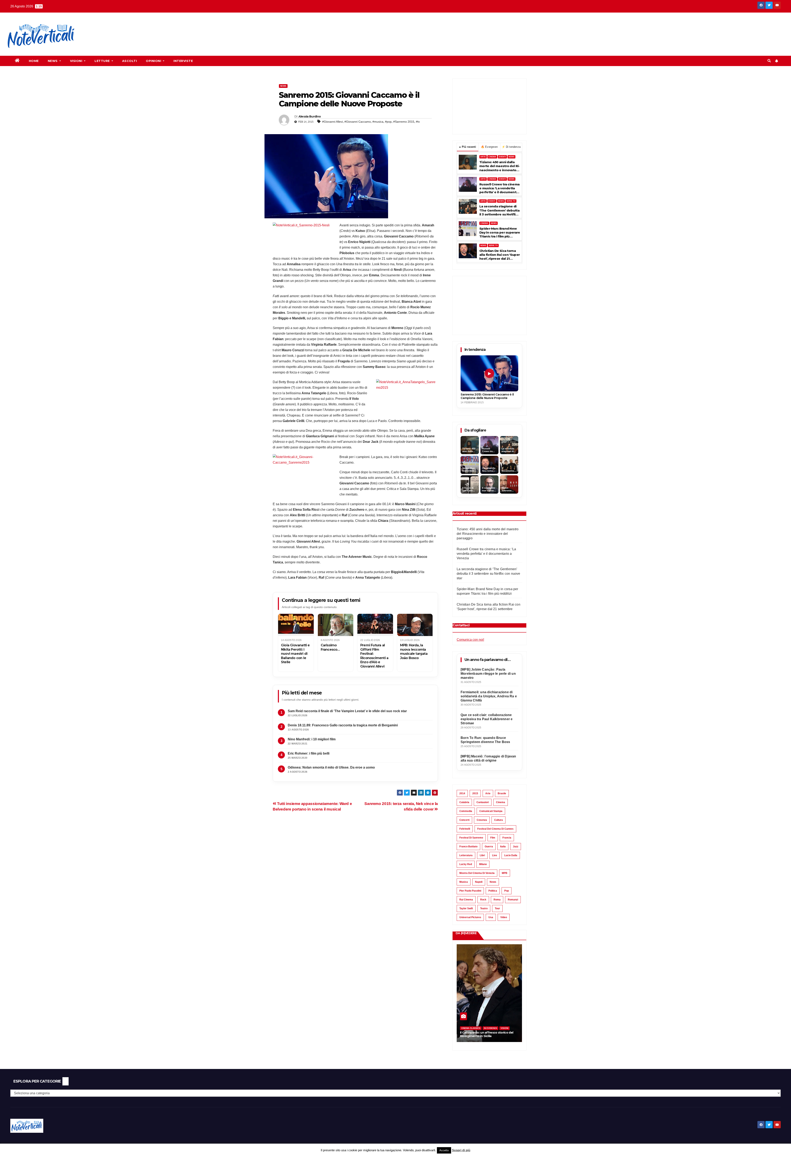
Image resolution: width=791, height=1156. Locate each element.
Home (34, 61)
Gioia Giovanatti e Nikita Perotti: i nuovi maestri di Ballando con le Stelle (295, 653)
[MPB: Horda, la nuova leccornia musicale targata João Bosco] (415, 625)
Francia (506, 837)
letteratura (466, 855)
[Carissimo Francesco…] (335, 625)
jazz (515, 846)
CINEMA (492, 157)
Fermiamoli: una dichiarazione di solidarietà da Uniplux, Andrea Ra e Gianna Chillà (489, 696)
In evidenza (490, 1028)
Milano (483, 864)
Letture (103, 61)
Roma (497, 899)
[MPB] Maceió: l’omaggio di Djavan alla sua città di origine (488, 758)
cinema (500, 802)
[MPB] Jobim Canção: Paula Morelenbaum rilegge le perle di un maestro (488, 673)
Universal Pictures (470, 917)
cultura (498, 820)
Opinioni (154, 61)
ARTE (483, 157)
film (492, 837)
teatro (484, 908)
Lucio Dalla (510, 855)
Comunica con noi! (470, 639)
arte (487, 793)
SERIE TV (511, 201)
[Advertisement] (158, 27)
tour (497, 908)
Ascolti (129, 61)
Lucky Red (465, 864)
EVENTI (502, 157)
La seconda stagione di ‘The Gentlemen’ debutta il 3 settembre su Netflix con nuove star (499, 210)
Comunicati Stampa (490, 811)
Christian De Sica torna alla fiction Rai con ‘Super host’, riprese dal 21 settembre (499, 255)
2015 (475, 793)
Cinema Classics (470, 1028)
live (494, 855)
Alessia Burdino (309, 116)
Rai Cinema (466, 899)
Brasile (502, 793)
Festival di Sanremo (471, 837)
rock (483, 899)
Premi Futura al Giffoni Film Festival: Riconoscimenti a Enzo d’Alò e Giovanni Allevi (374, 655)
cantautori (482, 802)
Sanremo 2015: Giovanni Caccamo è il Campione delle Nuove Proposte (487, 396)
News (53, 61)
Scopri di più (461, 1150)
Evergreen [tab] (489, 146)
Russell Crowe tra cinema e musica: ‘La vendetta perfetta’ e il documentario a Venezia (499, 188)
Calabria (464, 802)
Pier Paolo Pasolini (470, 890)
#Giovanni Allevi (332, 121)
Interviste (183, 61)
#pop (388, 121)
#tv (418, 121)
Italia (503, 846)
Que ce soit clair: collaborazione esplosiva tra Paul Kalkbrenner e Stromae (487, 719)
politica (492, 890)
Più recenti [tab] (467, 146)
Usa (490, 917)
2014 (462, 793)
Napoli (478, 881)
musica (463, 881)
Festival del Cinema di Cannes (495, 828)
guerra (489, 846)
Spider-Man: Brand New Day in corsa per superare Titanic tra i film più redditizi (499, 232)
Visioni (76, 61)
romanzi (513, 899)
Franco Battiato (468, 846)
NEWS (511, 157)
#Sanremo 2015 (403, 121)
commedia (465, 811)
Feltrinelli (464, 828)
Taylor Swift (466, 908)
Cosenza (482, 820)
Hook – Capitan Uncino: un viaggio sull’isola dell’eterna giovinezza (484, 1034)
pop (506, 890)
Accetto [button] (444, 1150)
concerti (464, 820)
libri (482, 855)
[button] (769, 61)
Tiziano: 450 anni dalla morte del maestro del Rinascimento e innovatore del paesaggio (499, 166)
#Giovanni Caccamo (357, 121)
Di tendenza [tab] (511, 146)
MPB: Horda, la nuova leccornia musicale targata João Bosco (413, 651)
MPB (504, 873)
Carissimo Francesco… (330, 647)
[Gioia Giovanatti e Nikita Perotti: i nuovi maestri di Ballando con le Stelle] (296, 625)
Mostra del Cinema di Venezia (477, 873)
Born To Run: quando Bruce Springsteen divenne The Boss (485, 740)
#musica (377, 121)
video (503, 917)
